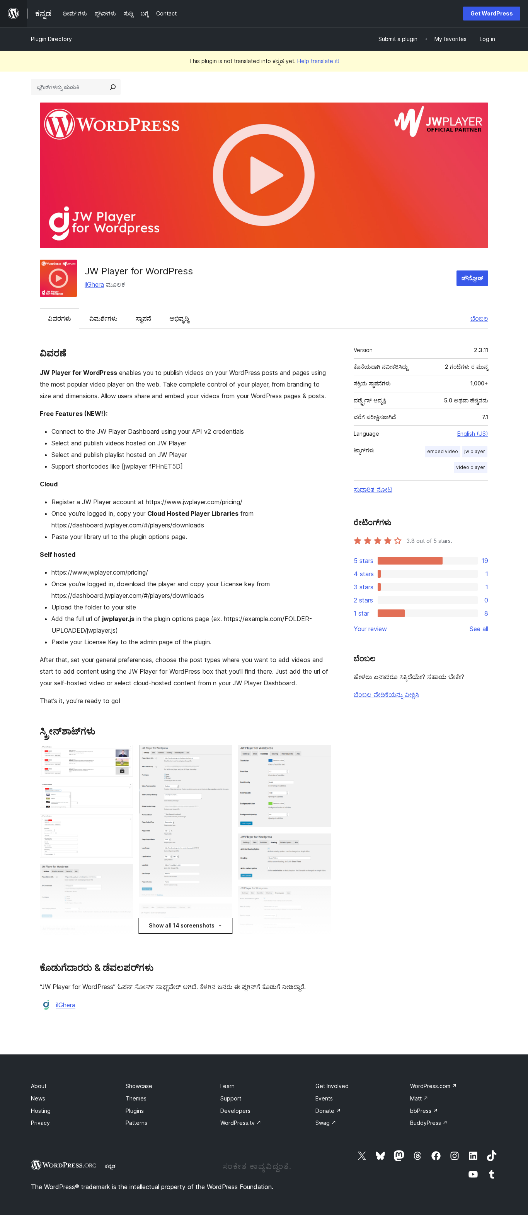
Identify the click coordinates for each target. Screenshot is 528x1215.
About (38, 1086)
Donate (328, 1110)
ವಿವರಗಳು (59, 318)
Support (230, 1098)
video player (470, 467)
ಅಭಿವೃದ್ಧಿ (179, 318)
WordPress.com (433, 1086)
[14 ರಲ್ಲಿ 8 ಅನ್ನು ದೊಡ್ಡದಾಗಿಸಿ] (221, 755)
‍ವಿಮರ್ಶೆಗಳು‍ (103, 318)
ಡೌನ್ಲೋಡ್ (472, 278)
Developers (235, 1110)
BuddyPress (429, 1122)
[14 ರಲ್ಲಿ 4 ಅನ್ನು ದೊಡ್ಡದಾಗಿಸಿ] (122, 874)
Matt (419, 1098)
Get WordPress (491, 13)
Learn (227, 1086)
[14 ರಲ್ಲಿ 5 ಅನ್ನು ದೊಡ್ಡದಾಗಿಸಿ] (122, 936)
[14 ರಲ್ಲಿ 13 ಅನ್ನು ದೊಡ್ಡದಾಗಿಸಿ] (321, 896)
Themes (136, 1098)
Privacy (40, 1122)
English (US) (472, 433)
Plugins (135, 1110)
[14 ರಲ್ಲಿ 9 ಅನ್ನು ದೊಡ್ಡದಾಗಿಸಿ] (221, 914)
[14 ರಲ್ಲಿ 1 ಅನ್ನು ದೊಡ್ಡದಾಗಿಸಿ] (122, 755)
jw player (474, 451)
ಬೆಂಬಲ (479, 318)
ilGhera (94, 284)
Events (324, 1098)
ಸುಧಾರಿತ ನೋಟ (373, 489)
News (38, 1098)
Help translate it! (318, 61)
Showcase (139, 1086)
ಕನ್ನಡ (110, 1166)
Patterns (136, 1122)
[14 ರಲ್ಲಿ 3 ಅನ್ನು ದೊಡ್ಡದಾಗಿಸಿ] (122, 824)
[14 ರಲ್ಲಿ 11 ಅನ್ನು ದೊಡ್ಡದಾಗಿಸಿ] (321, 755)
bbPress (424, 1110)
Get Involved (332, 1086)
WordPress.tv (240, 1122)
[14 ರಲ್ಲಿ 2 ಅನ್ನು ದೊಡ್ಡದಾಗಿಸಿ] (122, 793)
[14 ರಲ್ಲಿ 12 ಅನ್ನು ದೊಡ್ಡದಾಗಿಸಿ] (321, 844)
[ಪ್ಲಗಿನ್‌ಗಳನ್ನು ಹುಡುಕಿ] (113, 87)
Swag (325, 1122)
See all (479, 629)
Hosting (41, 1110)
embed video (442, 451)
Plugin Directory (51, 39)
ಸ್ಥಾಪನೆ (143, 318)
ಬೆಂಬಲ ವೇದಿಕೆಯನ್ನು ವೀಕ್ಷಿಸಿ (386, 694)
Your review (370, 629)
